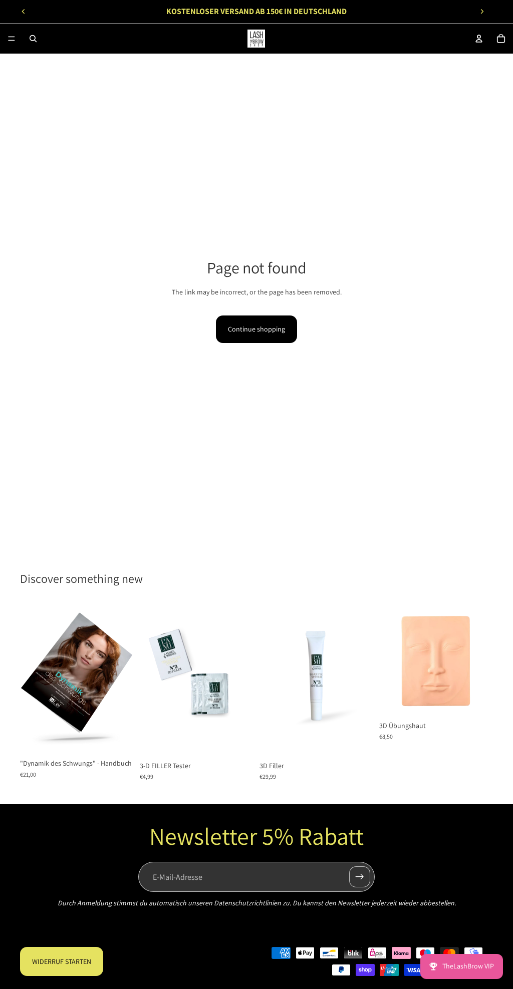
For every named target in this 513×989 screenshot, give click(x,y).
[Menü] (11, 38)
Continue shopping (256, 329)
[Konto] (479, 39)
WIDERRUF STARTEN (61, 961)
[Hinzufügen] (118, 738)
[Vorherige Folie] (24, 12)
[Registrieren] (359, 876)
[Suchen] (33, 39)
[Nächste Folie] (482, 12)
